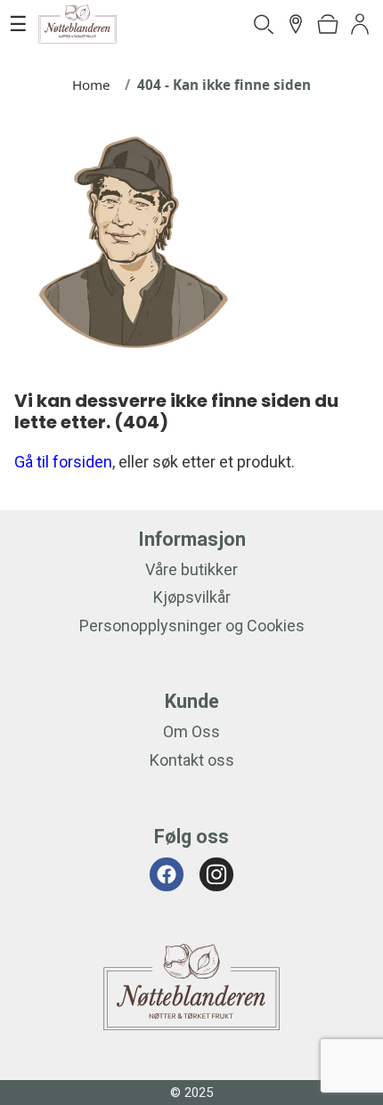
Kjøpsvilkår (192, 597)
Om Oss (191, 731)
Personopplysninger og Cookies (192, 625)
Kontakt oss (192, 760)
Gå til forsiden (63, 461)
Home (91, 85)
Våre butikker (191, 569)
